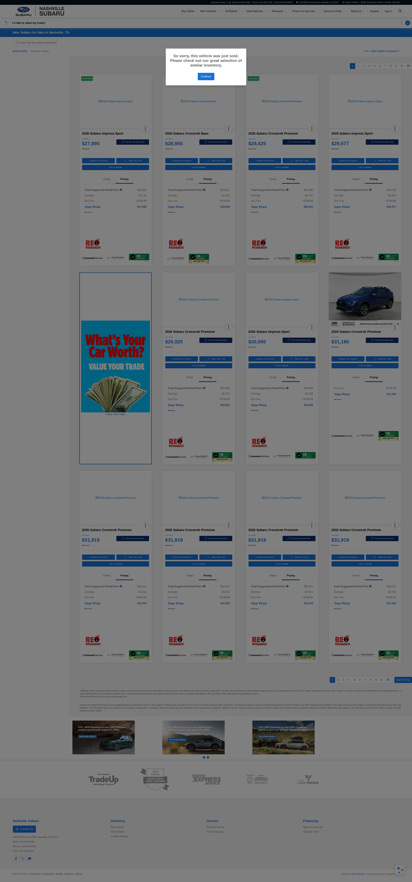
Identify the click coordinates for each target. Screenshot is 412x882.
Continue (206, 76)
